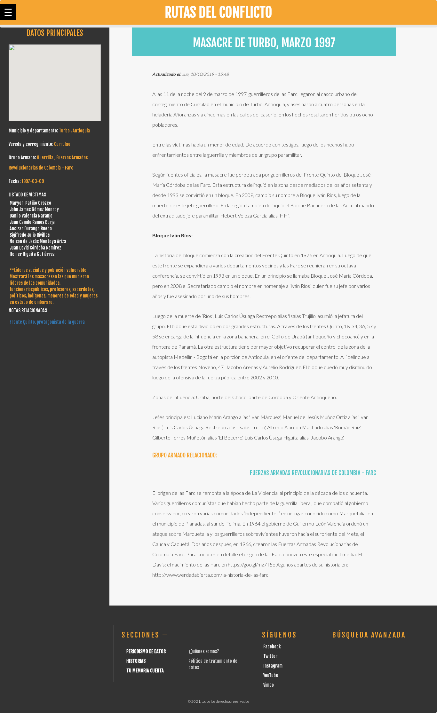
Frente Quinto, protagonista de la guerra (47, 322)
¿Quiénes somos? (203, 651)
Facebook (272, 646)
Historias (136, 661)
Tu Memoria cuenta (145, 670)
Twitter (270, 656)
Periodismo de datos (146, 651)
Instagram (272, 666)
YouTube (270, 675)
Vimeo (268, 685)
